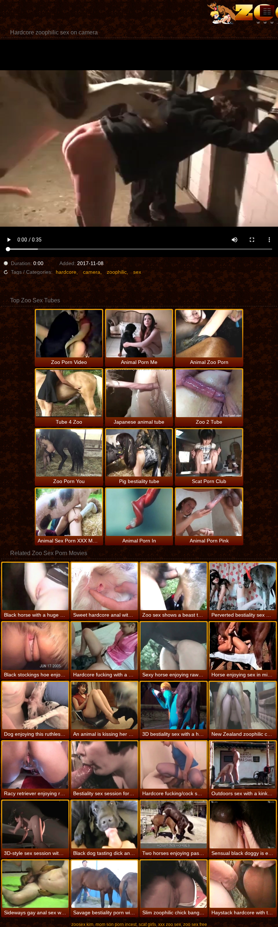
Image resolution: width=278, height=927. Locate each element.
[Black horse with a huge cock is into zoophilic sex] (35, 586)
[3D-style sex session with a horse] (35, 824)
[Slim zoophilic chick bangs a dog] (173, 884)
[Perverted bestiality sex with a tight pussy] (243, 586)
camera (91, 272)
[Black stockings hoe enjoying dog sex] (35, 646)
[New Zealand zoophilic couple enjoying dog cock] (243, 705)
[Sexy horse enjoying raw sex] (173, 646)
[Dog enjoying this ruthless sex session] (35, 705)
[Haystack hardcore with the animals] (243, 884)
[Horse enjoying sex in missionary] (243, 646)
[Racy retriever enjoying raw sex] (35, 765)
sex (137, 272)
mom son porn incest (116, 924)
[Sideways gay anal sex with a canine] (35, 884)
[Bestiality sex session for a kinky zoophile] (104, 765)
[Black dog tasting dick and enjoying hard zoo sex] (104, 824)
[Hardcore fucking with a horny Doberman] (104, 646)
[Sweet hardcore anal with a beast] (104, 586)
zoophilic (117, 272)
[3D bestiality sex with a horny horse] (173, 705)
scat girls (147, 924)
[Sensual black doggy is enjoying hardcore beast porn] (243, 824)
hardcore (66, 272)
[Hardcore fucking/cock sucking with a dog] (173, 765)
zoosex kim (82, 924)
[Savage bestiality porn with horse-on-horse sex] (104, 884)
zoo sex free (195, 924)
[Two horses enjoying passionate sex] (173, 824)
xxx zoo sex (169, 924)
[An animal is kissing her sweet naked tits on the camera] (104, 705)
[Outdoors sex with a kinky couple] (243, 765)
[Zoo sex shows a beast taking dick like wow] (173, 586)
